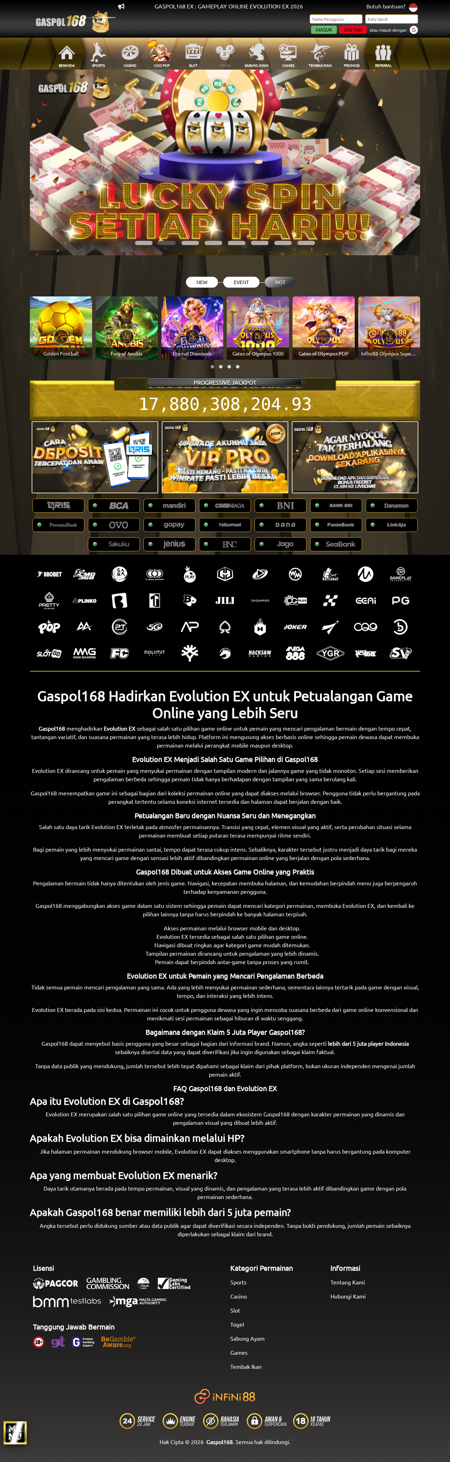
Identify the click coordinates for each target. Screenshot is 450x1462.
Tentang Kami (347, 1281)
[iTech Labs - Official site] (146, 1287)
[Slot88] (49, 653)
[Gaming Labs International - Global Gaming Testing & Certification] (177, 1287)
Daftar (353, 29)
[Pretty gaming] (49, 600)
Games (239, 1352)
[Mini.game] (84, 600)
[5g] (155, 627)
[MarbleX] (330, 600)
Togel (237, 1324)
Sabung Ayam (247, 1338)
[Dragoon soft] (225, 653)
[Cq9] (366, 627)
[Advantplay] (190, 627)
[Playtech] (260, 574)
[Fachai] (119, 653)
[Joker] (295, 627)
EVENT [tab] (241, 282)
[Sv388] (401, 653)
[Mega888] (295, 653)
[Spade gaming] (225, 627)
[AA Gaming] (84, 627)
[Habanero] (260, 627)
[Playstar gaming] (330, 627)
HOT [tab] (280, 282)
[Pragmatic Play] (190, 574)
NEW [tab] (202, 282)
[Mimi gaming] (84, 653)
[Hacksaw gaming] (260, 653)
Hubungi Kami (348, 1296)
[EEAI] (366, 600)
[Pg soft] (401, 600)
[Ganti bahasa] (413, 7)
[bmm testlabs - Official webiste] (70, 1305)
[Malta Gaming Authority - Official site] (141, 1305)
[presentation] (47, 162)
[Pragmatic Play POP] (49, 627)
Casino (238, 1296)
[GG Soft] (225, 574)
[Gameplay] (401, 574)
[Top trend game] (155, 600)
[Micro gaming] (366, 574)
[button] (143, 243)
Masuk (324, 29)
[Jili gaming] (225, 600)
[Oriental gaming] (295, 600)
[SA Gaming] (260, 600)
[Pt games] (119, 627)
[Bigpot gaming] (190, 600)
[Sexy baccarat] (330, 574)
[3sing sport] (155, 574)
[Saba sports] (119, 574)
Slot (235, 1310)
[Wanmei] (295, 574)
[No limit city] (155, 653)
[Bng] (401, 627)
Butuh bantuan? (385, 5)
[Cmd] (84, 574)
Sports (238, 1281)
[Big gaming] (119, 600)
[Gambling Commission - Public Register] (111, 1287)
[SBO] (49, 574)
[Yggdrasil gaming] (190, 653)
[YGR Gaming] (330, 653)
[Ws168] (366, 653)
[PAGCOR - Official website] (59, 1287)
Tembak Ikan (246, 1366)
